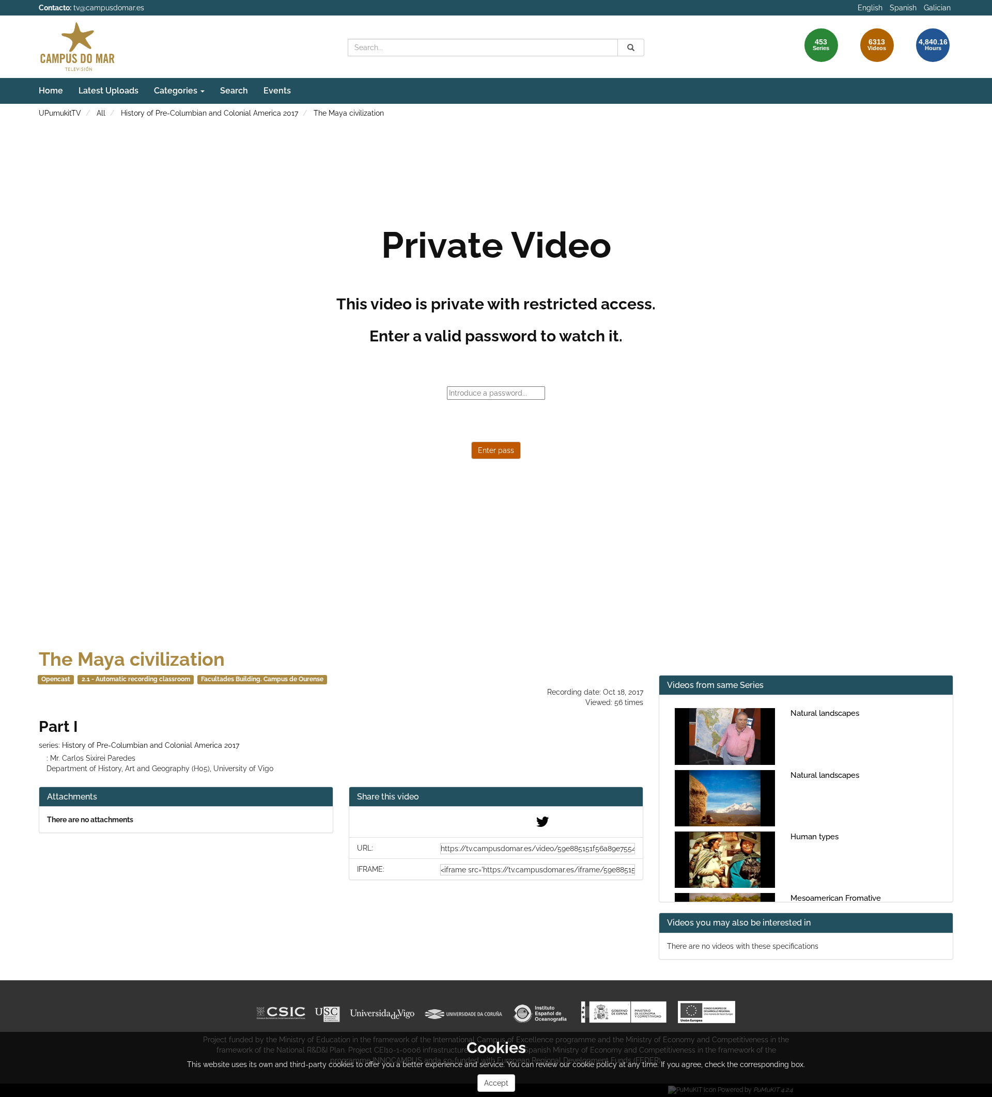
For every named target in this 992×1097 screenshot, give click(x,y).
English (870, 8)
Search (234, 91)
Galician (937, 8)
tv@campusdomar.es (108, 8)
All (101, 113)
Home (51, 91)
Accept (496, 1083)
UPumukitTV (60, 113)
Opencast (55, 679)
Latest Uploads (108, 91)
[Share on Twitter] (542, 824)
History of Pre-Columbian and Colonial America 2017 (209, 113)
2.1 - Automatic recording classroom (136, 679)
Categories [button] (176, 91)
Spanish (903, 8)
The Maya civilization (349, 113)
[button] (496, 797)
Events (277, 91)
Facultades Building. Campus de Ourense (262, 679)
